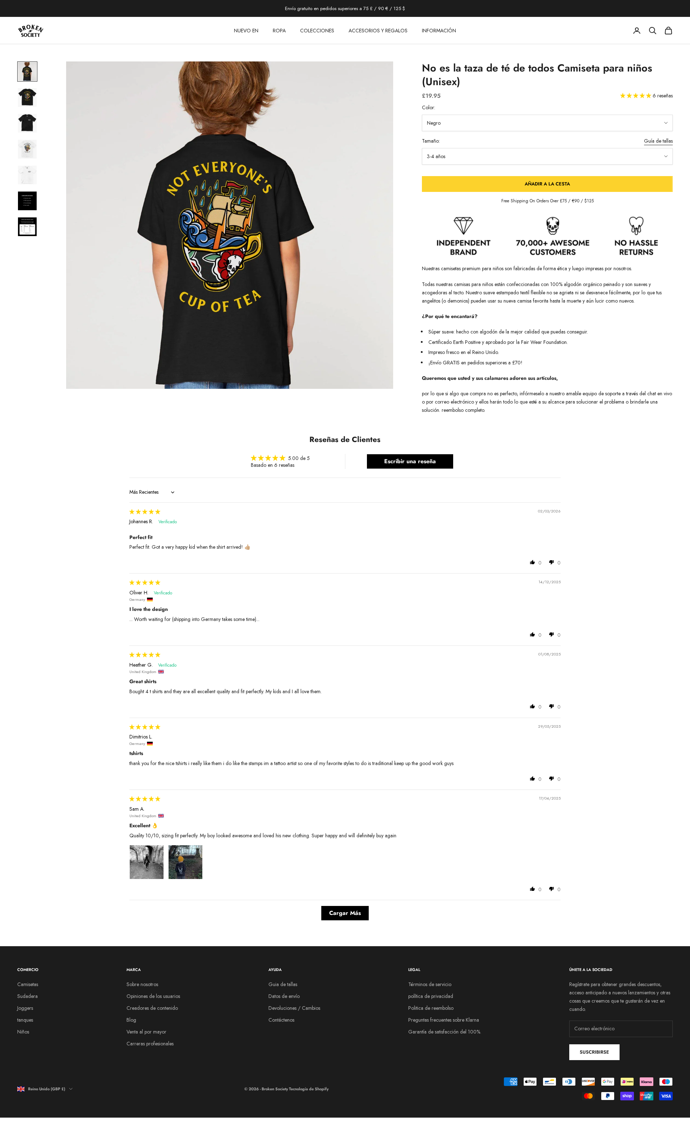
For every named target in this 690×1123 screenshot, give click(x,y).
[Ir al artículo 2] (27, 97)
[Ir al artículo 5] (27, 175)
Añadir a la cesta (547, 183)
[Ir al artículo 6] (27, 201)
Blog (131, 1019)
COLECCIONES (317, 30)
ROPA (279, 30)
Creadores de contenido (152, 1008)
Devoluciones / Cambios (294, 1008)
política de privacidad (430, 996)
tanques (25, 1019)
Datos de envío (284, 996)
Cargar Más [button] (345, 913)
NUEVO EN (246, 30)
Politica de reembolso (431, 1008)
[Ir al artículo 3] (27, 123)
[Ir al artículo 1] (27, 71)
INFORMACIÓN (439, 30)
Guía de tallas (658, 140)
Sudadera (27, 996)
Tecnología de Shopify (308, 1089)
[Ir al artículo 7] (27, 227)
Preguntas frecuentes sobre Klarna (443, 1019)
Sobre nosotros (142, 984)
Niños (23, 1031)
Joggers (25, 1008)
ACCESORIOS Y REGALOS (378, 30)
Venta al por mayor (146, 1031)
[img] (144, 511)
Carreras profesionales (150, 1043)
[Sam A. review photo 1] (146, 862)
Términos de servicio (429, 984)
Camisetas (27, 984)
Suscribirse (594, 1052)
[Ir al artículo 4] (27, 149)
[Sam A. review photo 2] (185, 862)
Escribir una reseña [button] (410, 461)
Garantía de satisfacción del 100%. (444, 1031)
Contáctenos (281, 1019)
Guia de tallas (282, 984)
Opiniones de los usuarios (153, 996)
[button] (636, 95)
